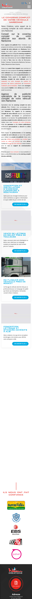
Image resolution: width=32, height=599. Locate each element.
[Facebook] (30, 3)
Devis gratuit (16, 586)
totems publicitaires (15, 83)
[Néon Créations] (7, 5)
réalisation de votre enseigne (10, 81)
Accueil (11, 12)
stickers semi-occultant (13, 139)
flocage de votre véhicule (14, 143)
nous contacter (14, 152)
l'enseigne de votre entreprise (21, 122)
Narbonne (18, 12)
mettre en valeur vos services (10, 141)
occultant (25, 139)
